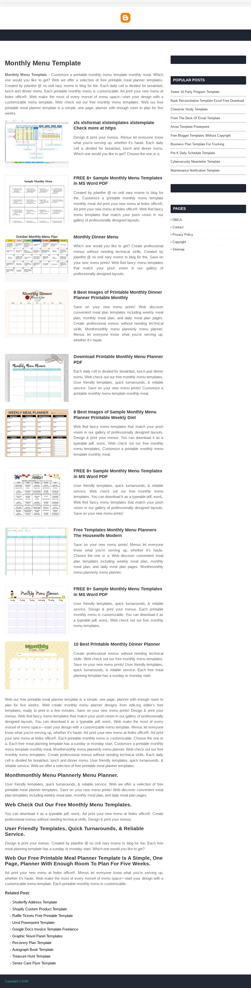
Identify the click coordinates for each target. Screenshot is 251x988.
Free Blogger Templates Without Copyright (201, 135)
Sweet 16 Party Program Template (195, 92)
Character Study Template (189, 109)
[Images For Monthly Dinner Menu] (37, 258)
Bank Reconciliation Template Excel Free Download (207, 100)
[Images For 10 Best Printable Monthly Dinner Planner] (37, 665)
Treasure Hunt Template (31, 956)
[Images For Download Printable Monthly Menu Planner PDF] (37, 378)
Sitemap (178, 249)
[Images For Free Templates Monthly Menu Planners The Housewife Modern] (37, 551)
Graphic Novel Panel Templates (37, 936)
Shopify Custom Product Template (39, 909)
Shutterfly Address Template (34, 902)
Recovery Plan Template (31, 943)
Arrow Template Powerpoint (190, 127)
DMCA (177, 220)
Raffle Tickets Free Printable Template (42, 916)
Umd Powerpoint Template (33, 922)
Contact (178, 227)
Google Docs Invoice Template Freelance (45, 929)
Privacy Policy (183, 234)
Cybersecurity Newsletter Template (195, 161)
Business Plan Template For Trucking (197, 144)
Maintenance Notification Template (195, 170)
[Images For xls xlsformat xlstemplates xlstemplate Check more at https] (37, 144)
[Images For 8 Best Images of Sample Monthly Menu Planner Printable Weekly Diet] (37, 433)
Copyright (179, 242)
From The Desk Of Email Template (195, 118)
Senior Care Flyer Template (34, 963)
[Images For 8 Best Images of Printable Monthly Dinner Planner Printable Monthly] (37, 313)
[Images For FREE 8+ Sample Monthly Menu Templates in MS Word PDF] (37, 199)
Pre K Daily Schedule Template (193, 153)
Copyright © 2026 (16, 981)
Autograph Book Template (32, 949)
